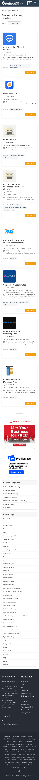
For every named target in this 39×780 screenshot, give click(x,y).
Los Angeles (15, 736)
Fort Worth (5, 747)
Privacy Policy (25, 713)
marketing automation (10, 550)
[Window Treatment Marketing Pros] (9, 323)
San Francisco (10, 744)
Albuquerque (31, 754)
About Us (24, 701)
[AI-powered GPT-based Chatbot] (9, 39)
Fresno (13, 757)
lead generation (8, 644)
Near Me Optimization (10, 612)
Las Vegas (32, 752)
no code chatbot (8, 525)
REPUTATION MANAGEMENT (12, 588)
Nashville (5, 752)
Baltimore (6, 754)
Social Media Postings (10, 609)
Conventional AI (8, 574)
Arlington (24, 767)
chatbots (6, 522)
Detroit (7, 749)
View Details (30, 73)
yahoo (5, 661)
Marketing (13, 258)
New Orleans (15, 767)
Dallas (8, 741)
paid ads (5, 654)
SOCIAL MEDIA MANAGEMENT (12, 592)
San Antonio (23, 739)
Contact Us (25, 704)
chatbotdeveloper (8, 584)
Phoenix (14, 739)
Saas (4, 532)
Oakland (8, 765)
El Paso (34, 747)
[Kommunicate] (9, 131)
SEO (4, 640)
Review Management (9, 602)
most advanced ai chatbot (11, 630)
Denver (28, 747)
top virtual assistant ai (10, 626)
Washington (15, 749)
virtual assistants (8, 619)
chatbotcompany (8, 581)
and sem (6, 665)
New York (7, 736)
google (5, 647)
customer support (8, 539)
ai (3, 560)
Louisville (13, 754)
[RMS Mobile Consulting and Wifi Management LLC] (9, 232)
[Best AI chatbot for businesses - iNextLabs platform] (9, 176)
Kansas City (30, 757)
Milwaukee (22, 754)
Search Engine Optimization (11, 633)
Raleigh (18, 762)
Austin (21, 741)
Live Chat (6, 543)
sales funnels (7, 651)
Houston (31, 736)
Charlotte (14, 747)
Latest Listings (26, 693)
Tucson (6, 757)
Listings (7, 11)
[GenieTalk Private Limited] (9, 276)
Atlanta (20, 760)
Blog (22, 684)
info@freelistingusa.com (10, 724)
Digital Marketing (8, 637)
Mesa (14, 760)
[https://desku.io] (9, 85)
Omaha (24, 762)
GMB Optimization (9, 605)
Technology (6, 553)
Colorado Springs (29, 760)
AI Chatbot (6, 518)
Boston (23, 749)
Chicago (23, 736)
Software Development (11, 158)
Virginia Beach (9, 762)
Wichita (30, 765)
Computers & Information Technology (15, 207)
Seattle (21, 747)
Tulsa (24, 765)
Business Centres (9, 210)
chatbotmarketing (8, 567)
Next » (19, 412)
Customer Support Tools (10, 536)
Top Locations (26, 681)
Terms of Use (25, 710)
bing (4, 658)
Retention (6, 546)
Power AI (6, 571)
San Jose (14, 741)
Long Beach (6, 760)
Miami (31, 762)
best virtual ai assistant (10, 623)
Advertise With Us (27, 707)
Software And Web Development (15, 66)
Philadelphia (6, 739)
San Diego (32, 739)
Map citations (7, 595)
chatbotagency (7, 578)
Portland (13, 752)
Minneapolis (16, 765)
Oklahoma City (22, 752)
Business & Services (16, 109)
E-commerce (7, 529)
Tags (22, 687)
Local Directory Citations (10, 598)
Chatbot (5, 557)
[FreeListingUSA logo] (12, 3)
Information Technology (17, 155)
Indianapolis (20, 744)
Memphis (31, 749)
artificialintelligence (9, 564)
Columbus (29, 744)
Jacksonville (28, 741)
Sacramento (21, 757)
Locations (24, 690)
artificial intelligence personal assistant (15, 616)
